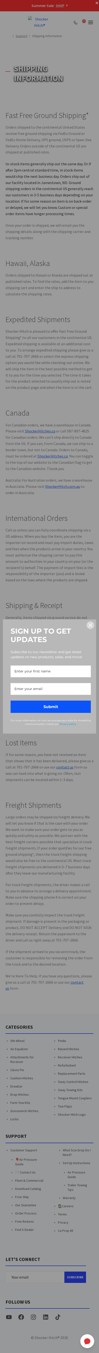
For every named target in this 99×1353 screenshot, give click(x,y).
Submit (50, 706)
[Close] (90, 625)
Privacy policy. (67, 724)
